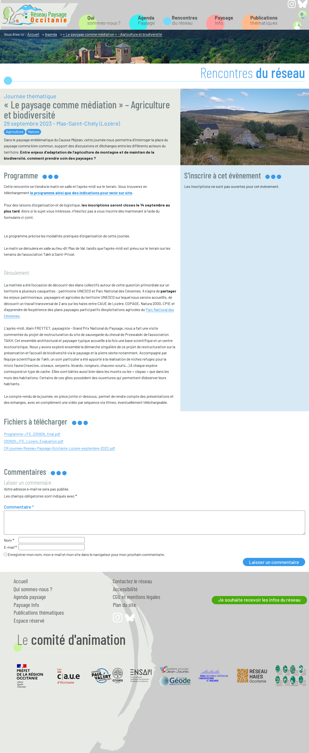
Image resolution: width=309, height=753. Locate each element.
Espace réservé (29, 620)
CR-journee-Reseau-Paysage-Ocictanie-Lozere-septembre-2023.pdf (59, 448)
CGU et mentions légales (136, 596)
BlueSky (302, 4)
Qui (33, 588)
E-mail (10, 547)
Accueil (33, 34)
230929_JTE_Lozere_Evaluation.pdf (33, 441)
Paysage (146, 20)
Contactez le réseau (132, 580)
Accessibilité (125, 588)
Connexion (297, 25)
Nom (9, 540)
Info (224, 20)
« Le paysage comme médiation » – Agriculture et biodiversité (112, 34)
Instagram (291, 4)
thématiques (264, 20)
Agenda (51, 34)
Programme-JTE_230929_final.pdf (32, 434)
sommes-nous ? (103, 20)
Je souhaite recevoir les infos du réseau (259, 600)
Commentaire (19, 507)
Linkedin (291, 14)
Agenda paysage (30, 596)
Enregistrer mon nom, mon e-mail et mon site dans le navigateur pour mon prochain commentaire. (86, 554)
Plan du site (124, 604)
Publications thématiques (39, 612)
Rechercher (302, 14)
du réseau (184, 20)
